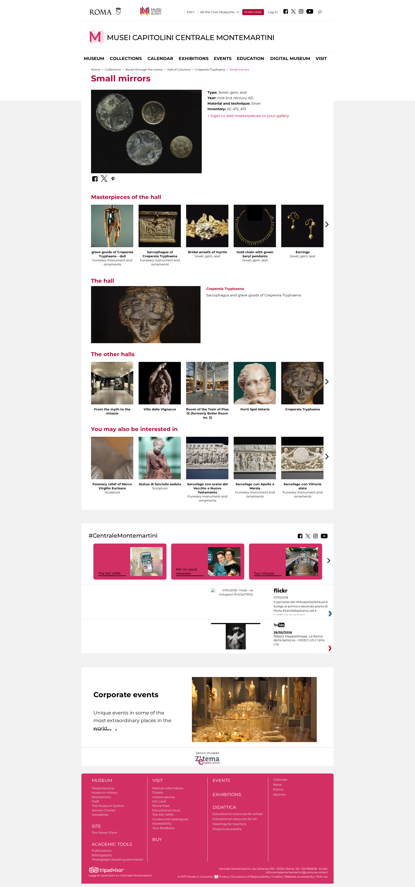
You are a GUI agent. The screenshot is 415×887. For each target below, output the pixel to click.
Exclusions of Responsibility (250, 876)
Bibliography (102, 855)
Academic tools (112, 844)
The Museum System (108, 806)
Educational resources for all (235, 819)
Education (250, 58)
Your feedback (163, 828)
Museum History (104, 792)
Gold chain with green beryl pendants (255, 254)
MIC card (159, 801)
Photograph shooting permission (117, 859)
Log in (273, 12)
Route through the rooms (144, 69)
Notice (278, 789)
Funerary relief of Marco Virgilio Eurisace (112, 486)
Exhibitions (193, 58)
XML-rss (322, 876)
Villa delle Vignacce (160, 409)
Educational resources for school (238, 814)
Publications (101, 850)
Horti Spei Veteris (254, 409)
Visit (321, 58)
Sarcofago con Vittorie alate (302, 486)
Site (96, 826)
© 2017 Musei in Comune (195, 876)
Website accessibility (299, 876)
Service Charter (104, 810)
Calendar (160, 58)
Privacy (224, 876)
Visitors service (163, 797)
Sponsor (279, 794)
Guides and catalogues (170, 819)
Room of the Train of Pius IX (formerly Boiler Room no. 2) (207, 413)
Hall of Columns (178, 69)
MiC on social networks (186, 571)
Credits (277, 876)
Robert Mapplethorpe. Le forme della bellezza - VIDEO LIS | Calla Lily (299, 640)
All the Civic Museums (217, 12)
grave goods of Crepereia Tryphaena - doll (112, 254)
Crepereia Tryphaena (210, 69)
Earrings (303, 252)
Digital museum (290, 58)
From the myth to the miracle (112, 411)
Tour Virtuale (264, 573)
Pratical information (167, 788)
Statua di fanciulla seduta (160, 484)
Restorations (101, 797)
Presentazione (103, 788)
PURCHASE (253, 12)
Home (95, 69)
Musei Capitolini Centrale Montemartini (191, 37)
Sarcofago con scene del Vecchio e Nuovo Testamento (207, 488)
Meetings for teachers (229, 824)
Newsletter (100, 814)
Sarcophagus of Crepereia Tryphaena (160, 254)
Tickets (157, 792)
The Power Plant (104, 832)
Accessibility (161, 823)
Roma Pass (160, 806)
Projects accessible (227, 829)
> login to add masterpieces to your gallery (248, 116)
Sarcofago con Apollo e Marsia (255, 486)
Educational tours (166, 810)
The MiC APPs (109, 573)
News (277, 784)
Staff (95, 801)
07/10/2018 (301, 606)
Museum (94, 58)
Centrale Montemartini (136, 875)
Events (223, 58)
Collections (126, 58)
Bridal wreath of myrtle (207, 252)
